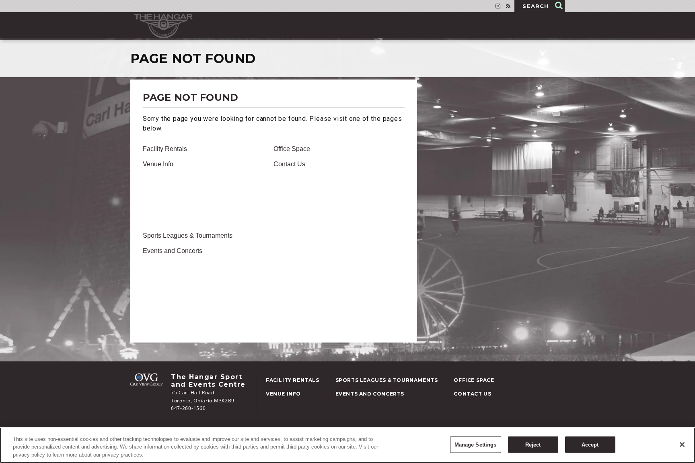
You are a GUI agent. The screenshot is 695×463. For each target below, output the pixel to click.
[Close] (682, 444)
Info (158, 164)
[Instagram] (498, 6)
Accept (590, 444)
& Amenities (175, 175)
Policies (169, 187)
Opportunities (183, 209)
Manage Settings (475, 444)
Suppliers (178, 318)
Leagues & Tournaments (187, 235)
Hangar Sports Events (163, 26)
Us (289, 164)
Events (167, 284)
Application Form (180, 273)
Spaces (168, 262)
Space (291, 148)
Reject (533, 444)
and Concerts (172, 250)
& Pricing (172, 307)
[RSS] (508, 6)
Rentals (165, 148)
